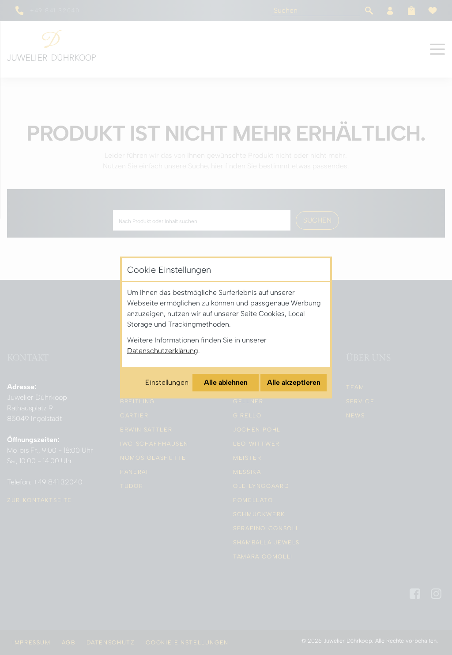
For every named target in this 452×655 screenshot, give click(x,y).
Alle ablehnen (226, 382)
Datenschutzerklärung (162, 350)
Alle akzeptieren (293, 382)
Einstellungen (166, 382)
